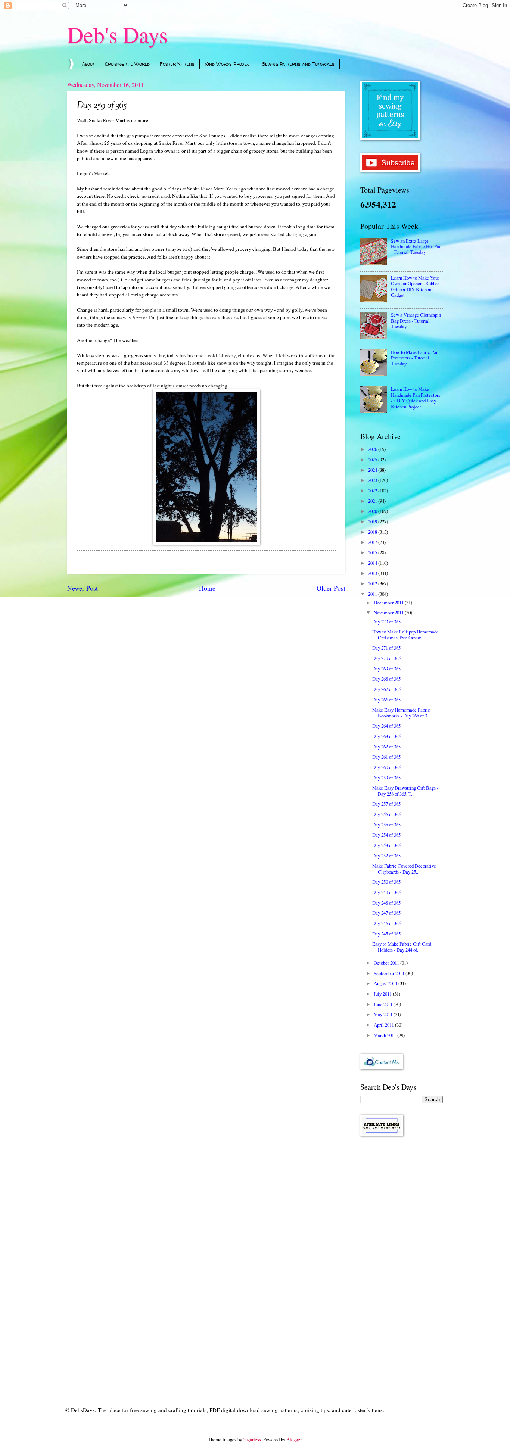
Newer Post (82, 587)
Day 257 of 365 (386, 803)
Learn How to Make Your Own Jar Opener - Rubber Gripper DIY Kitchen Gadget (415, 286)
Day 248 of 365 (386, 902)
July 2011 (383, 993)
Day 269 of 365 (386, 668)
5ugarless (252, 1439)
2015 (373, 552)
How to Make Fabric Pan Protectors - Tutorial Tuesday (414, 358)
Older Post (331, 587)
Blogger (293, 1439)
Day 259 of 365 (386, 777)
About (88, 63)
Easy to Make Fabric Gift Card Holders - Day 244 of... (401, 946)
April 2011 (384, 1024)
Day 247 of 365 (386, 912)
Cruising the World (127, 63)
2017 (373, 542)
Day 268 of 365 (386, 678)
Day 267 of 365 (386, 689)
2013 (373, 573)
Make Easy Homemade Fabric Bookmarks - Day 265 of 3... (401, 712)
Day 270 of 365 (386, 658)
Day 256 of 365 (386, 814)
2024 (373, 470)
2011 (373, 594)
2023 (373, 480)
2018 (373, 532)
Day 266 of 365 (386, 699)
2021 (373, 501)
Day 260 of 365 (386, 767)
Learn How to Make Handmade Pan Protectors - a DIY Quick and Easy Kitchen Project (415, 398)
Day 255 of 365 (386, 824)
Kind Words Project (228, 63)
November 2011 (389, 612)
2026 (373, 449)
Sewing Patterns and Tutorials (298, 63)
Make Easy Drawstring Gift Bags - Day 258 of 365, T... (405, 790)
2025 (373, 459)
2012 (373, 583)
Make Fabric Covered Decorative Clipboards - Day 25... (404, 868)
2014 (373, 563)
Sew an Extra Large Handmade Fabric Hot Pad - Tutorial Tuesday (416, 246)
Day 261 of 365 (386, 756)
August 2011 (386, 983)
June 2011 (384, 1004)
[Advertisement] (401, 1261)
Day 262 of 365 (386, 746)
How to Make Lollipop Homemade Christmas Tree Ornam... (405, 634)
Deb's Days (117, 34)
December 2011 (389, 602)
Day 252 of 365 (386, 855)
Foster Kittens (177, 63)
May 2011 (384, 1014)
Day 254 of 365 (386, 834)
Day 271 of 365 (386, 647)
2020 (373, 511)
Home (207, 587)
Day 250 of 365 (386, 881)
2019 (373, 521)
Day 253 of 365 (386, 845)
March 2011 (385, 1035)
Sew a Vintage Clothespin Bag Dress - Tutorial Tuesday (416, 320)
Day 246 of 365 (386, 923)
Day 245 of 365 (386, 933)
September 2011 (389, 973)
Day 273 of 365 (386, 621)
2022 (373, 490)
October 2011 (387, 962)
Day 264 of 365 (386, 725)
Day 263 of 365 (386, 736)
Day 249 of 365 (386, 892)
